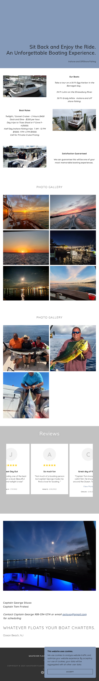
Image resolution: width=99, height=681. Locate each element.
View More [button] (88, 486)
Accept (70, 672)
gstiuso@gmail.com (74, 614)
